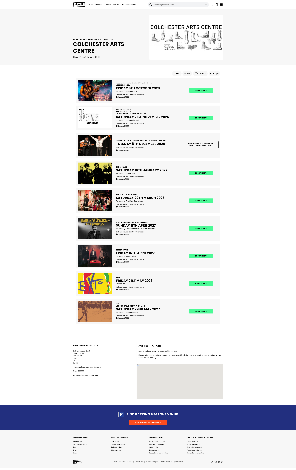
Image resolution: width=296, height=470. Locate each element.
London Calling (132, 312)
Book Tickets (201, 90)
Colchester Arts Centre (82, 351)
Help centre (115, 441)
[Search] (206, 4)
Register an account (156, 444)
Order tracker (154, 447)
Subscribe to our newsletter (159, 453)
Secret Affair (131, 256)
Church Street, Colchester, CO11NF (86, 57)
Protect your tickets (118, 444)
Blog (74, 447)
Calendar (201, 73)
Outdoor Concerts (128, 4)
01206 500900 (78, 371)
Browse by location (89, 39)
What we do (77, 441)
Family (116, 4)
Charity (75, 450)
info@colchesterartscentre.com (86, 375)
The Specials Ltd (132, 120)
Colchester (107, 39)
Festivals (99, 4)
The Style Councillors (134, 201)
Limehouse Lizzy (132, 91)
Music (91, 4)
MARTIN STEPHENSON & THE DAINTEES (140, 228)
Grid (188, 73)
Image (215, 73)
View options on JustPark (147, 422)
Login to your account (157, 441)
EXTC (128, 284)
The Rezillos (130, 173)
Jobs (75, 453)
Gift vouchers (116, 450)
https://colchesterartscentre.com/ (87, 367)
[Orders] (217, 4)
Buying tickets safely (80, 444)
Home (75, 39)
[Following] (212, 5)
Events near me (154, 450)
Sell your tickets (116, 447)
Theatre (108, 4)
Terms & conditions (119, 462)
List (178, 73)
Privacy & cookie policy (137, 462)
